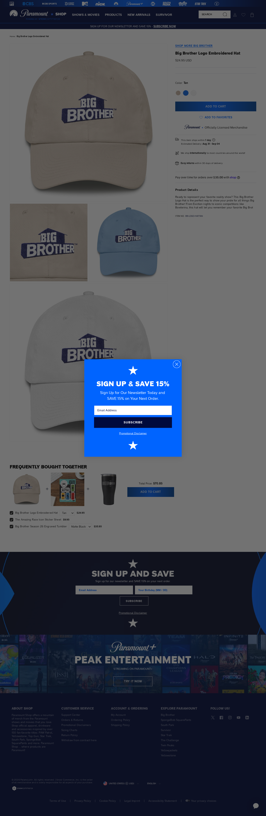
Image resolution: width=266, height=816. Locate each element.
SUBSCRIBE (133, 422)
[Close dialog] (176, 364)
